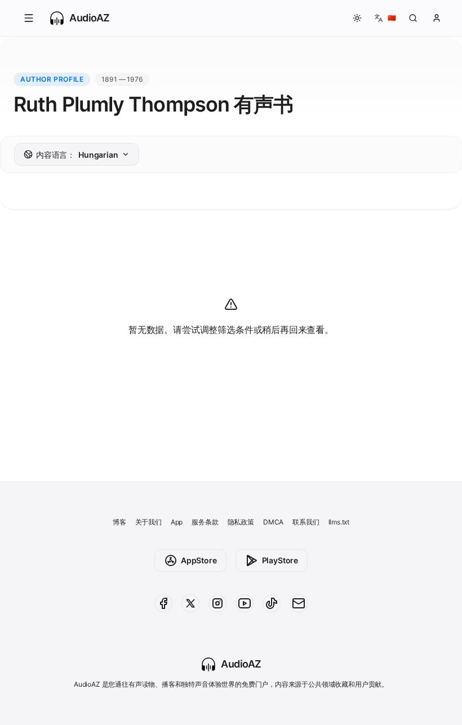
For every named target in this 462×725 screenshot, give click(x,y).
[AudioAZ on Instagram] (217, 603)
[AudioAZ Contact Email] (299, 603)
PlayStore (280, 560)
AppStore (199, 560)
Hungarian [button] (77, 154)
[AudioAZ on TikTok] (272, 603)
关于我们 (148, 522)
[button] (29, 18)
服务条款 (205, 522)
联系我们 (305, 522)
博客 (119, 522)
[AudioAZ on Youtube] (245, 603)
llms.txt (339, 522)
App (177, 522)
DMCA (273, 522)
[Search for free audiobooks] (413, 18)
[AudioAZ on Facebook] (163, 603)
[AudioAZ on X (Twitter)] (190, 603)
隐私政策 (241, 522)
